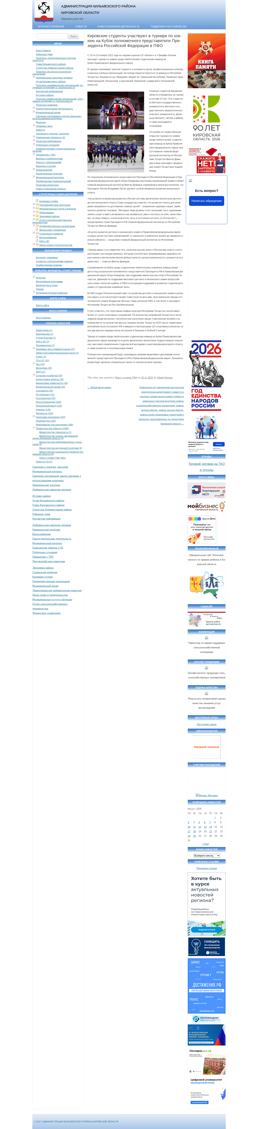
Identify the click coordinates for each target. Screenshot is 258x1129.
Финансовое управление (52, 230)
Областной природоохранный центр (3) (57, 353)
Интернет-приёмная (51, 26)
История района (45, 95)
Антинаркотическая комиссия (52, 293)
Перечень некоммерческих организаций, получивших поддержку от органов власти (57, 86)
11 (194, 827)
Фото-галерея (43, 318)
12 (200, 827)
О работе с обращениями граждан (54, 261)
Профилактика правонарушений (53, 181)
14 (210, 827)
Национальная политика (49, 173)
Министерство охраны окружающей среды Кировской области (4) (55, 437)
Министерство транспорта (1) (55, 432)
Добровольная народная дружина (54, 77)
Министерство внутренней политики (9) (60, 448)
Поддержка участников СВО (169, 26)
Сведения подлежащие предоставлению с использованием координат (57, 117)
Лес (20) (40, 364)
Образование (46, 212)
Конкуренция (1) (44, 334)
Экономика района (49, 216)
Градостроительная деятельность (54, 108)
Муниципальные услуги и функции (57, 209)
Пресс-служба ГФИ (126, 377)
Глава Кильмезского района (51, 64)
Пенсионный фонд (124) (49, 406)
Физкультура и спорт (47, 285)
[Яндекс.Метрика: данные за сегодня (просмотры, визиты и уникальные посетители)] (207, 795)
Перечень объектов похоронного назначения (51, 72)
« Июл (205, 844)
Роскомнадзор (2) (45, 345)
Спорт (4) (41, 356)
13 (205, 827)
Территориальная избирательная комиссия (57, 590)
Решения (41, 122)
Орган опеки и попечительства (55, 245)
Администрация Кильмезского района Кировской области (98, 9)
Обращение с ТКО (45, 155)
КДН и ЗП (44, 241)
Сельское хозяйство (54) (49, 375)
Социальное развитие (51, 233)
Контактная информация (49, 91)
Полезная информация (48, 141)
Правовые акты (44, 126)
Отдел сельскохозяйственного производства (52, 221)
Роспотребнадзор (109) (48, 402)
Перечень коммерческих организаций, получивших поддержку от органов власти (57, 100)
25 (194, 836)
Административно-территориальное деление (53, 149)
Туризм (39, 289)
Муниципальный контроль (50, 177)
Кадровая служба (48, 201)
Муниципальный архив (48, 112)
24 (189, 836)
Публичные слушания (47, 145)
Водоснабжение (48, 237)
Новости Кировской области (51, 189)
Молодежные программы (49, 281)
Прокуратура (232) (46, 421)
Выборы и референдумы (49, 158)
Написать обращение (207, 200)
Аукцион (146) (43, 409)
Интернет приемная (47, 257)
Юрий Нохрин (165, 377)
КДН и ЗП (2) (42, 341)
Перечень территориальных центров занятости (54, 59)
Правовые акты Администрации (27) (55, 349)
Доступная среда (206, 724)
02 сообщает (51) (45, 394)
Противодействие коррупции (54, 205)
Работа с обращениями (48, 162)
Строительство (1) (46, 338)
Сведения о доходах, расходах (52, 133)
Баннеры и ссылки (46, 166)
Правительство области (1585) (52, 428)
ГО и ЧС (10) (42, 360)
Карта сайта (42, 305)
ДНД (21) (40, 372)
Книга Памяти (43, 50)
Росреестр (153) (44, 413)
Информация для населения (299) (54, 424)
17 (189, 831)
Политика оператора (47, 185)
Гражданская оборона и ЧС (50, 137)
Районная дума (44, 54)
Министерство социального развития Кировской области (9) (57, 453)
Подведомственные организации (57, 226)
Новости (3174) (44, 461)
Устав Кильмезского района (51, 81)
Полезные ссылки (206, 868)
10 (189, 827)
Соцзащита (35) (44, 390)
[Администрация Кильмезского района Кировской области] (44, 23)
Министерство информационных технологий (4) (57, 443)
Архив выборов (44, 170)
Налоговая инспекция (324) (50, 417)
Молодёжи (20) (44, 368)
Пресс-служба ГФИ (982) (52, 458)
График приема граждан (49, 265)
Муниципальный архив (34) (50, 387)
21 (210, 831)
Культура (41, 277)
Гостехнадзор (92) (46, 398)
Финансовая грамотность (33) (52, 383)
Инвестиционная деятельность (119, 26)
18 (194, 831)
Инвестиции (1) (44, 330)
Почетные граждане (47, 105)
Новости (81, 26)
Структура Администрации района (54, 68)
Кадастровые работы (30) (50, 379)
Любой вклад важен (99, 387)
